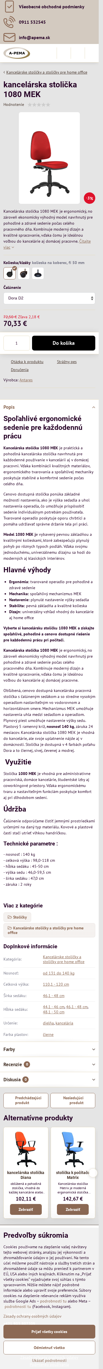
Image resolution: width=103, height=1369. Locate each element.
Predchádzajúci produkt (28, 1100)
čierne (48, 1034)
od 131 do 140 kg (59, 973)
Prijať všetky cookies (49, 1331)
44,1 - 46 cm (53, 1006)
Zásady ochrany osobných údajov (32, 1316)
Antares (26, 379)
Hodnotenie (13, 104)
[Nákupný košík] (78, 53)
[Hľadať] (64, 53)
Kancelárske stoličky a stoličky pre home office (63, 959)
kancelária (64, 1023)
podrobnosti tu (53, 1301)
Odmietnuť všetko (49, 1347)
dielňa (48, 1023)
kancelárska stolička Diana (25, 1175)
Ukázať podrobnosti (49, 1360)
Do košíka (64, 343)
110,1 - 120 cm (56, 984)
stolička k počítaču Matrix (73, 1175)
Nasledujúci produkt (73, 1100)
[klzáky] (38, 273)
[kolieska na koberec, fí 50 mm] (9, 273)
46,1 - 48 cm (53, 995)
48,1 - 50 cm (53, 1011)
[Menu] (92, 53)
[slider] (38, 104)
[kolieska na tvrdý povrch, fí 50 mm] (24, 273)
